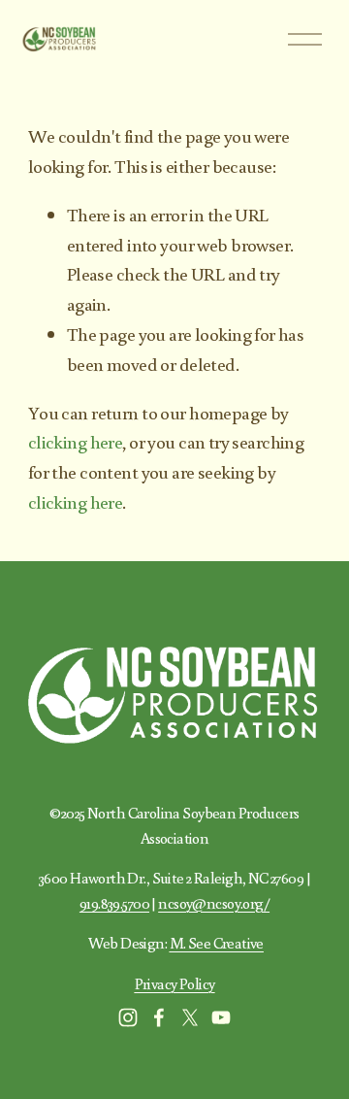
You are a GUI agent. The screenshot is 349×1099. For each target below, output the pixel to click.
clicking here (75, 441)
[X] (190, 1017)
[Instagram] (128, 1017)
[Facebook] (159, 1017)
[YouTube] (221, 1017)
